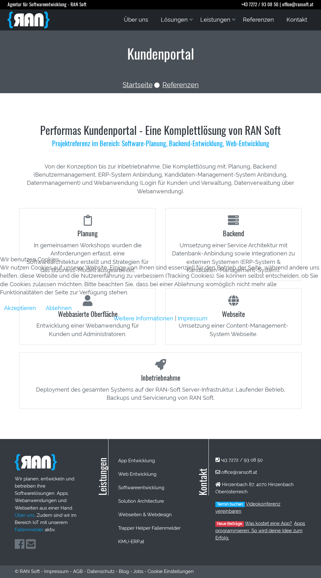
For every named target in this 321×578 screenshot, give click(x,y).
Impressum (193, 318)
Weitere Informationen (143, 318)
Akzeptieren (20, 308)
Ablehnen (59, 308)
